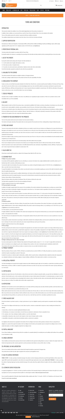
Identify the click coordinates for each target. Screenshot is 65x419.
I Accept (28, 417)
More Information (36, 416)
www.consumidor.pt (13, 378)
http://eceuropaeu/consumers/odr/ (42, 372)
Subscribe (52, 399)
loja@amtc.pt (37, 45)
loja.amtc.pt (27, 31)
